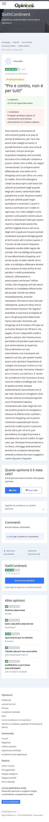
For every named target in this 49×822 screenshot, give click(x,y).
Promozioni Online (9, 46)
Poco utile (33, 490)
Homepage (6, 42)
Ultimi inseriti (8, 765)
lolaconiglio (18, 61)
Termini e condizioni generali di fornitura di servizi (22, 725)
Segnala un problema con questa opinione (20, 507)
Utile (13, 490)
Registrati (6, 742)
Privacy (5, 708)
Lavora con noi (9, 704)
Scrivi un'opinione (11, 802)
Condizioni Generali (11, 712)
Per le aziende (8, 781)
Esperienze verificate (11, 750)
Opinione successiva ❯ (34, 552)
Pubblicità (6, 700)
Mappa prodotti (9, 777)
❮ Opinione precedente (9, 552)
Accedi (45, 3)
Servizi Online (27, 42)
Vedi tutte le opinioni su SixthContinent (23, 587)
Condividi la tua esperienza (14, 754)
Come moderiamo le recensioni (16, 720)
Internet (16, 42)
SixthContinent (23, 46)
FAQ (4, 716)
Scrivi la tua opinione (24, 580)
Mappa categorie (9, 773)
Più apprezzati (8, 769)
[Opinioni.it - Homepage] (24, 4)
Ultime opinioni (9, 746)
